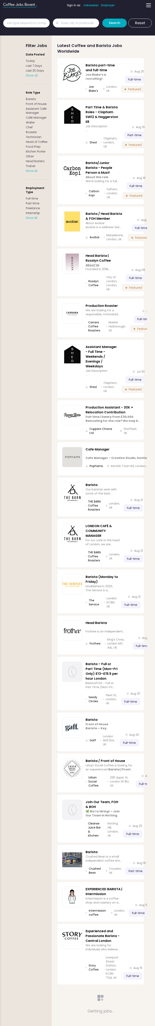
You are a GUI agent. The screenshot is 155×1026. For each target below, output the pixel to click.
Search (114, 23)
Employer (108, 5)
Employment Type (35, 190)
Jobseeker (91, 5)
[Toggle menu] (148, 5)
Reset (140, 22)
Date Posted (35, 54)
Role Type (33, 93)
